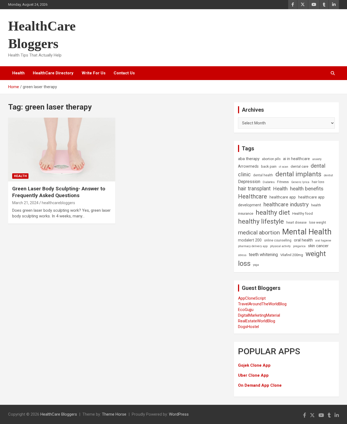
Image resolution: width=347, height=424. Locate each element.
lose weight (317, 222)
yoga (256, 265)
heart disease (296, 222)
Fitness (283, 182)
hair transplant (254, 189)
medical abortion (259, 232)
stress (242, 255)
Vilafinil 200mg (291, 255)
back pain (269, 166)
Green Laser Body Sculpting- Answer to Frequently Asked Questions (58, 192)
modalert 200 (250, 240)
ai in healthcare (296, 159)
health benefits (306, 189)
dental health (263, 175)
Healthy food (302, 213)
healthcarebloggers (58, 203)
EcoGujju (245, 309)
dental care (299, 166)
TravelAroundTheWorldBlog (262, 304)
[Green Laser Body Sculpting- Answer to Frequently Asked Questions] (61, 149)
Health (18, 73)
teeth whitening (263, 254)
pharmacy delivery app (253, 246)
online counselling (277, 240)
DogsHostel (248, 326)
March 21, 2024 (25, 203)
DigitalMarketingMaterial (259, 315)
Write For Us (93, 73)
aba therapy (248, 158)
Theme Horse (114, 414)
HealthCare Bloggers (58, 414)
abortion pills (271, 159)
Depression (249, 181)
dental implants (298, 174)
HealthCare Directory (53, 73)
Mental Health (307, 231)
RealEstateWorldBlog (256, 321)
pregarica (299, 246)
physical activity (280, 246)
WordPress (179, 414)
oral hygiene (323, 240)
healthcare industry (286, 204)
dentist (328, 175)
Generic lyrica (300, 182)
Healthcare (252, 196)
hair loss (318, 182)
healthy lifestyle (261, 221)
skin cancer (318, 245)
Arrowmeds (248, 166)
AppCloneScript (252, 298)
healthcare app (282, 197)
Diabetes (269, 182)
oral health (303, 240)
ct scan (283, 166)
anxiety (317, 159)
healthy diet (273, 212)
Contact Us (124, 73)
